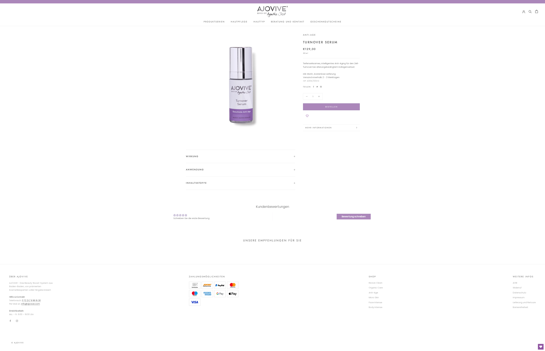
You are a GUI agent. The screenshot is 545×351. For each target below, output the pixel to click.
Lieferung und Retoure (524, 302)
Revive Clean (375, 282)
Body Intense (375, 307)
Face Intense (375, 302)
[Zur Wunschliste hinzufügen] (331, 116)
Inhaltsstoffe (196, 183)
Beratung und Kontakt (287, 21)
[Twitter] (317, 87)
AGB (515, 282)
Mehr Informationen (318, 127)
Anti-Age (309, 34)
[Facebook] (313, 87)
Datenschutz (519, 292)
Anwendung (195, 169)
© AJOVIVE (17, 342)
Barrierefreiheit (520, 307)
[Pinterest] (321, 87)
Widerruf (517, 287)
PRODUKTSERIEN (214, 21)
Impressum (519, 297)
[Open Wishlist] (541, 347)
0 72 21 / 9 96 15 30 (31, 300)
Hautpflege (239, 21)
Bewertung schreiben (354, 216)
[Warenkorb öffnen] (536, 11)
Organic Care (376, 287)
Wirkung (192, 156)
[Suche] (530, 11)
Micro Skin (374, 297)
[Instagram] (17, 321)
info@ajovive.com (30, 303)
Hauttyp (259, 21)
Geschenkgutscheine (325, 21)
